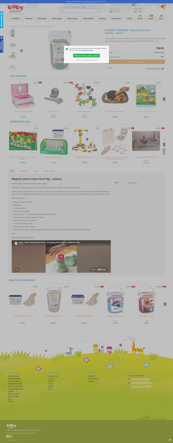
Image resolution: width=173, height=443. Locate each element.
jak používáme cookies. (87, 50)
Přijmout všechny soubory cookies (86, 55)
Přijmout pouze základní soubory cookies (86, 60)
